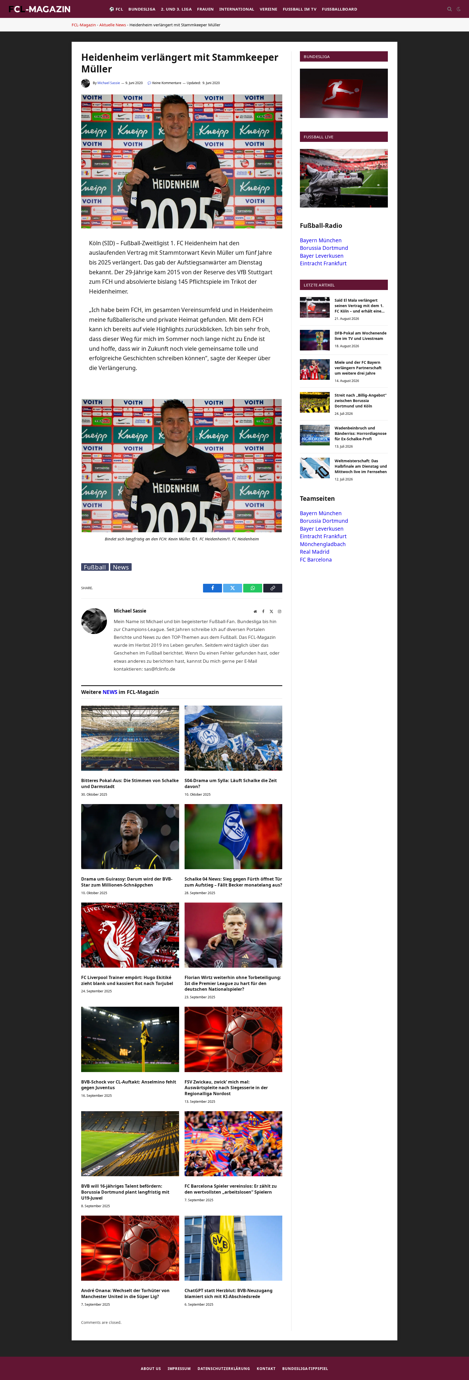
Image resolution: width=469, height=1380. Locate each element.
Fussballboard (339, 9)
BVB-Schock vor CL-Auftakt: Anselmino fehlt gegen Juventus (128, 1085)
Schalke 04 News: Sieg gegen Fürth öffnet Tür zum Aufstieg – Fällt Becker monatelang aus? (233, 882)
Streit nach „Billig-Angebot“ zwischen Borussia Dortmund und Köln (360, 401)
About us (151, 1368)
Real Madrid (314, 551)
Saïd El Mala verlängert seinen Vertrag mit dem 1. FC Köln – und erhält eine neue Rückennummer (359, 306)
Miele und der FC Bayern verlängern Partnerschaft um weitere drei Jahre (358, 368)
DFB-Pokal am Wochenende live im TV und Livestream (360, 335)
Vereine (268, 9)
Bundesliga (142, 9)
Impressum (179, 1368)
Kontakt (266, 1368)
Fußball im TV (299, 9)
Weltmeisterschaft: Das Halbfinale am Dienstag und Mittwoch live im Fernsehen (361, 466)
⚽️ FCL (116, 9)
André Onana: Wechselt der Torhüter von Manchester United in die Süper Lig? (125, 1293)
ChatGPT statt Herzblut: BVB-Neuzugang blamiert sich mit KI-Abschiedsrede (228, 1293)
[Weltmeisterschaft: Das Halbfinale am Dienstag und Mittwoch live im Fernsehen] (315, 468)
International (236, 9)
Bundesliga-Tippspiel (305, 1368)
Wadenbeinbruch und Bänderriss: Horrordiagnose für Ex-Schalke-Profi (360, 433)
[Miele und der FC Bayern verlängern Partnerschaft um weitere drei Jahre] (315, 369)
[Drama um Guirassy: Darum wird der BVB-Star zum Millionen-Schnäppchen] (130, 836)
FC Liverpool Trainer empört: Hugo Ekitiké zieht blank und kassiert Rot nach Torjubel (127, 980)
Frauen (205, 9)
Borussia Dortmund (324, 247)
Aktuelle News (112, 24)
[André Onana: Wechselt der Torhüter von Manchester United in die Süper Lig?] (130, 1248)
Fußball (95, 567)
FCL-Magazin (84, 24)
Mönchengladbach (323, 544)
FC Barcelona (316, 559)
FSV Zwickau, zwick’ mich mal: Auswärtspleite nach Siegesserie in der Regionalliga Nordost (226, 1088)
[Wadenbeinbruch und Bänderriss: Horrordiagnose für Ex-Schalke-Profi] (315, 435)
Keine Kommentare (166, 83)
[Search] (449, 9)
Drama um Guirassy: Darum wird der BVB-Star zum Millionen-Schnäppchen (126, 882)
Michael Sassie (108, 83)
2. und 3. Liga (176, 9)
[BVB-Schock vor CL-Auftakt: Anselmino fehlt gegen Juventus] (130, 1039)
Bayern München (321, 240)
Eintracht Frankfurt (323, 263)
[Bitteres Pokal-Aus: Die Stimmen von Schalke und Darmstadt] (130, 738)
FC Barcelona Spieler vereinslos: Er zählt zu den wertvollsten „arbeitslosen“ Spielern (231, 1189)
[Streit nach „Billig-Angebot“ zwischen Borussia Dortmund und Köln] (315, 402)
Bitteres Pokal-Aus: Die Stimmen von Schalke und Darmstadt (130, 783)
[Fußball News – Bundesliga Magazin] (39, 9)
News (121, 567)
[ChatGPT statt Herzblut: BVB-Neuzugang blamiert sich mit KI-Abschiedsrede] (234, 1248)
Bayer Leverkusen (322, 255)
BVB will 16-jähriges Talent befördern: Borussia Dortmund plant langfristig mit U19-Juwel (125, 1192)
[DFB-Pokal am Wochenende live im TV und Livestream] (315, 340)
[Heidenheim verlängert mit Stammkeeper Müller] (181, 227)
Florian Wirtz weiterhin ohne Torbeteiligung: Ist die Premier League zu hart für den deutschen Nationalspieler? (233, 983)
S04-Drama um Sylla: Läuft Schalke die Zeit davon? (231, 783)
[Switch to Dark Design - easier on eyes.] (458, 9)
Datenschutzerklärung (224, 1368)
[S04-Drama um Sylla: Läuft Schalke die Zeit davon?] (234, 738)
